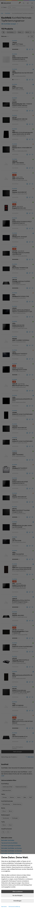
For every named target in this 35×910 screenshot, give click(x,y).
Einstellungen (17, 901)
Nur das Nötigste (18, 895)
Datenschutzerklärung (14, 906)
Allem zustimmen (17, 891)
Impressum (4, 906)
